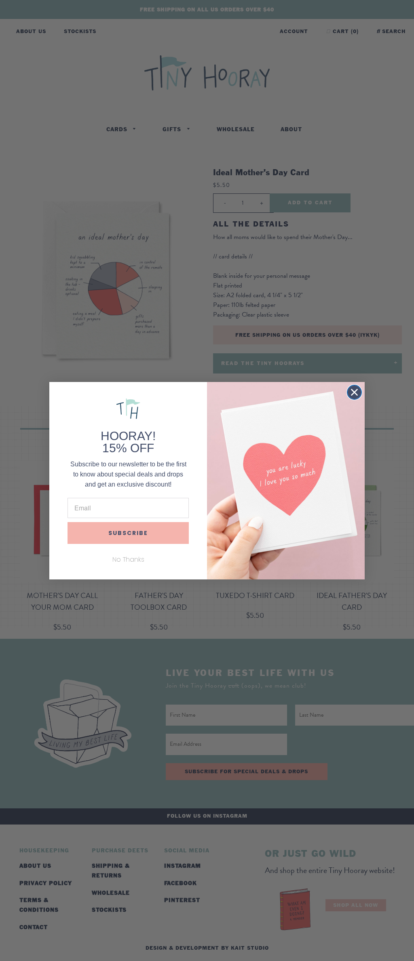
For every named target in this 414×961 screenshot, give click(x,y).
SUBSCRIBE (128, 533)
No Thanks (128, 559)
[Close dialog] (354, 392)
